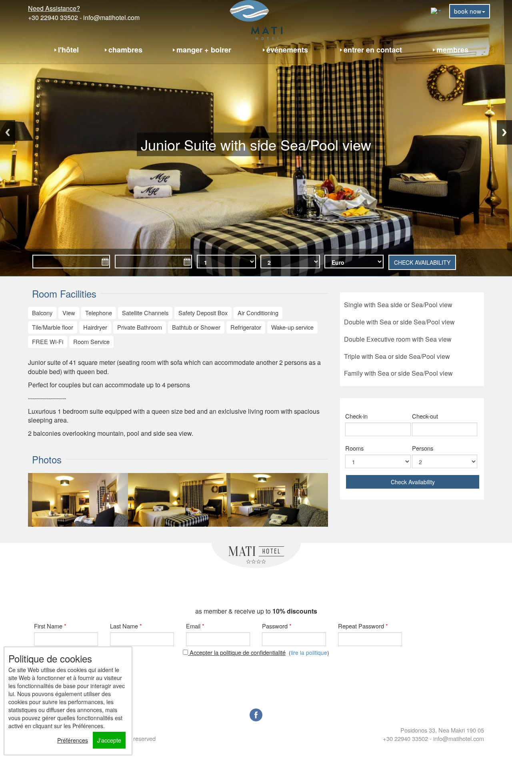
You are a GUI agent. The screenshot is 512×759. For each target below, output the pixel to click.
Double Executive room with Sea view (398, 339)
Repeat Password (363, 626)
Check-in (356, 416)
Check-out (425, 416)
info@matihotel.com (111, 17)
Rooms (354, 448)
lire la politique (309, 652)
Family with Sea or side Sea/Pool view (398, 373)
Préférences (72, 740)
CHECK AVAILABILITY (422, 262)
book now (467, 10)
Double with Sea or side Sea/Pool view (399, 321)
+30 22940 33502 (53, 17)
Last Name (126, 626)
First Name (50, 626)
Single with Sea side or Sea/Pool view (398, 304)
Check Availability (413, 482)
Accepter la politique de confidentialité (237, 652)
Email (195, 626)
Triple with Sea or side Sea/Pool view (397, 356)
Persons (422, 448)
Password (277, 626)
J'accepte (109, 740)
